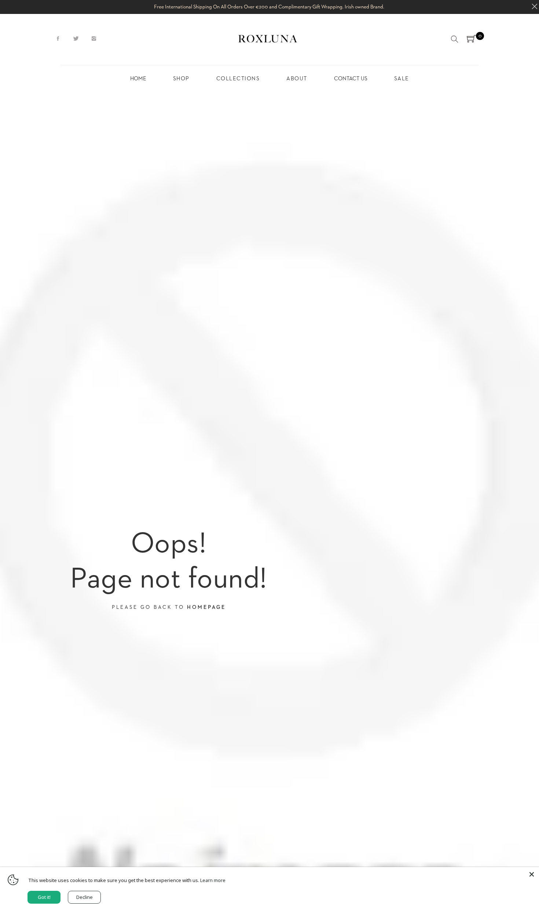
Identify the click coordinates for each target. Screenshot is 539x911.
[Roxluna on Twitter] (76, 38)
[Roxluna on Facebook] (58, 38)
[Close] (531, 874)
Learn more (212, 880)
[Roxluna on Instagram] (94, 38)
